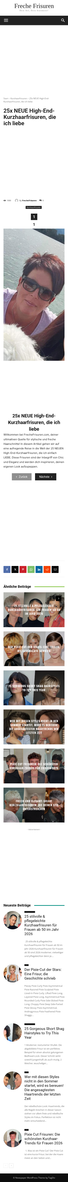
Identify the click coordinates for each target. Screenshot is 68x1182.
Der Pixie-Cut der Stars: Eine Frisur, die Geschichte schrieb (34, 649)
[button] (63, 20)
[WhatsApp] (31, 569)
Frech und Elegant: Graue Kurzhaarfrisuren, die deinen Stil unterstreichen (34, 805)
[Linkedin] (39, 569)
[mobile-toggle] (6, 20)
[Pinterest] (23, 569)
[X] (15, 569)
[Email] (55, 569)
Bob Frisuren (29, 912)
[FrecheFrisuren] (17, 200)
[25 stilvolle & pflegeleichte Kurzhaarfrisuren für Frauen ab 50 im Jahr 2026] (12, 920)
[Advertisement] (34, 63)
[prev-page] (52, 598)
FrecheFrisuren (29, 200)
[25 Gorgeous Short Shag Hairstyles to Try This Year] (12, 1032)
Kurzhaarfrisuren (18, 98)
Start (5, 98)
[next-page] (58, 598)
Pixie (26, 965)
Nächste (44, 476)
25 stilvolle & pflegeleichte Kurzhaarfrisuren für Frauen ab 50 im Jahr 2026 (34, 610)
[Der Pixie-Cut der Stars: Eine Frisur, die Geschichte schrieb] (12, 973)
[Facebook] (6, 569)
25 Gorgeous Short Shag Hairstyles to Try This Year (34, 688)
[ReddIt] (47, 569)
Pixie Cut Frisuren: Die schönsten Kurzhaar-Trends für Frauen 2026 (34, 766)
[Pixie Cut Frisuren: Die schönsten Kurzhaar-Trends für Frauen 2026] (12, 1138)
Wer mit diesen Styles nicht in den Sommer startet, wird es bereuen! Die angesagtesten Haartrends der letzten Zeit (34, 727)
